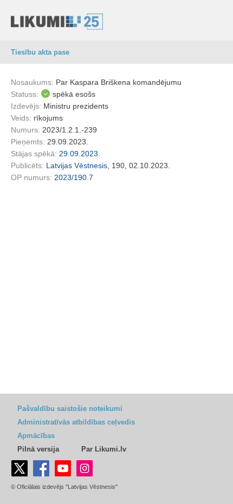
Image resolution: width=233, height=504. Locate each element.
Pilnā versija (38, 449)
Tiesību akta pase (40, 52)
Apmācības (36, 436)
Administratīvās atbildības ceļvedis (76, 422)
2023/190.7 (73, 177)
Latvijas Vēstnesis (76, 165)
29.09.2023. (79, 153)
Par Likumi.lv (103, 449)
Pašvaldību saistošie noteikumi (69, 408)
